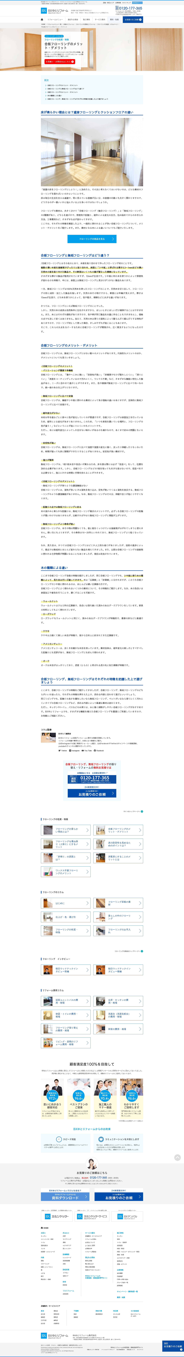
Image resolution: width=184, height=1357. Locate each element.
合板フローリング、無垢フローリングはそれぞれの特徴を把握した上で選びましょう (77, 99)
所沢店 (115, 1317)
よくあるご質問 (90, 1245)
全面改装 (65, 1294)
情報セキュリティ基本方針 (93, 1349)
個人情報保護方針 (121, 1349)
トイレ (43, 1242)
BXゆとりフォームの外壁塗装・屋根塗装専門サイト (127, 1347)
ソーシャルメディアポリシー (108, 1349)
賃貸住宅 (120, 1261)
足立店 (43, 1314)
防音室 (65, 1285)
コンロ (43, 1248)
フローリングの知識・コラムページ (107, 24)
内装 (42, 1257)
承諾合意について (131, 1349)
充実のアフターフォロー (92, 1270)
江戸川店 (43, 1320)
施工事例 (120, 1233)
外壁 (64, 1236)
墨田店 (56, 1311)
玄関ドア (65, 1276)
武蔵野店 (56, 1323)
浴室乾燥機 (66, 1261)
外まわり (66, 1233)
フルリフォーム (68, 1291)
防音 (64, 1282)
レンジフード (67, 1257)
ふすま (43, 1273)
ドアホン (65, 1273)
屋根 (64, 1242)
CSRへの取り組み (122, 1279)
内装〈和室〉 (121, 1248)
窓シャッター (67, 1248)
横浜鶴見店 (99, 1314)
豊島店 (56, 1317)
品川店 (43, 1323)
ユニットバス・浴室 (47, 1239)
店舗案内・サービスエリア (93, 1236)
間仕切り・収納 (46, 1279)
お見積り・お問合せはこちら (58, 61)
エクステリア (67, 1245)
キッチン (43, 1236)
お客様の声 (88, 1248)
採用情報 (120, 1285)
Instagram (76, 750)
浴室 (118, 1239)
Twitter (64, 750)
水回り (43, 1233)
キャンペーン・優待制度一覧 (127, 1291)
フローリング (45, 1264)
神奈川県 (99, 1311)
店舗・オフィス (122, 1264)
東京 (42, 1311)
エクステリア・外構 (123, 1258)
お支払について (90, 1242)
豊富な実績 (88, 1261)
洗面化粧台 (44, 1245)
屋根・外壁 (120, 1255)
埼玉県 (115, 1311)
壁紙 (42, 1261)
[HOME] (43, 18)
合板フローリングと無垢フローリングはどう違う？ (65, 89)
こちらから (125, 14)
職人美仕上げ (89, 1264)
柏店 (75, 1314)
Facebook (100, 750)
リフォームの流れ (90, 1239)
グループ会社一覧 (122, 1282)
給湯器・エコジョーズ (48, 1251)
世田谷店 (56, 1314)
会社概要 (120, 1273)
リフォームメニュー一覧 (54, 24)
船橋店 (76, 1317)
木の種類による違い (54, 95)
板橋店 (43, 1317)
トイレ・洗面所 (122, 1242)
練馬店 (56, 1320)
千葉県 (76, 1311)
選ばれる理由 (90, 1257)
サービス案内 (90, 1233)
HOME (43, 24)
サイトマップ (126, 3)
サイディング (67, 1239)
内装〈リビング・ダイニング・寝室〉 (129, 1251)
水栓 (64, 1264)
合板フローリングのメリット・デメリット (62, 85)
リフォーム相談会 (90, 1251)
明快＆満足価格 (90, 1267)
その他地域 (135, 1311)
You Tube (88, 750)
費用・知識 (121, 1297)
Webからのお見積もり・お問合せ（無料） (173, 1346)
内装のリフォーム (69, 24)
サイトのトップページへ (132, 811)
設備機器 (66, 1254)
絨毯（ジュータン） (47, 1267)
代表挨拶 (120, 1276)
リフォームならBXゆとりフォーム (49, 1352)
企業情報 (118, 3)
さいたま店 (116, 1314)
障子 (42, 1276)
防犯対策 (66, 1269)
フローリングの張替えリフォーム (85, 24)
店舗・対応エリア (108, 3)
